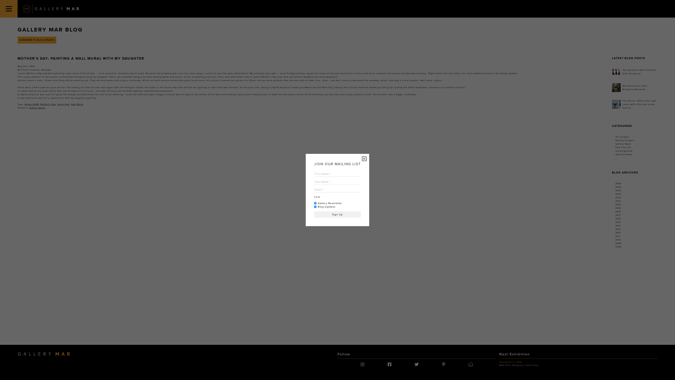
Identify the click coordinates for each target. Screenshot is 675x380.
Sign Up (337, 214)
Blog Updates (327, 206)
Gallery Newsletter (330, 203)
